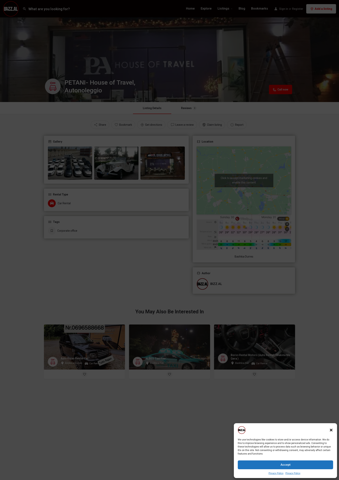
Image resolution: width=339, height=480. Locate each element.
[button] (331, 430)
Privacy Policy (276, 473)
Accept (286, 464)
